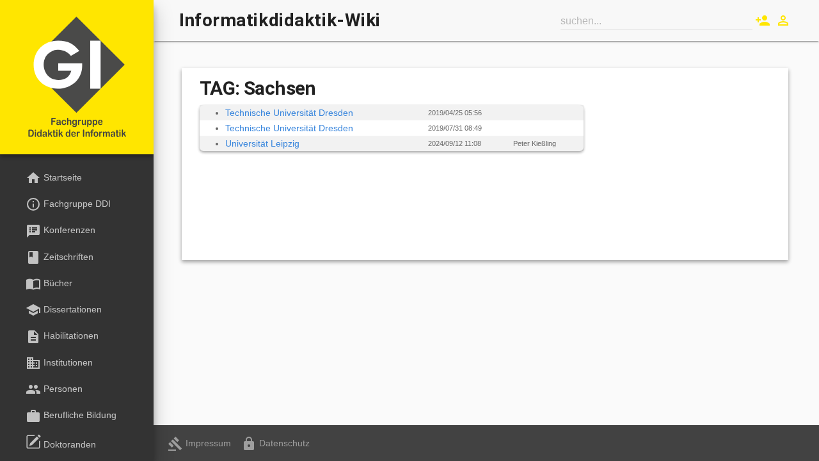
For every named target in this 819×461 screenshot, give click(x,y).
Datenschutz (275, 443)
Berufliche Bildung (71, 416)
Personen (54, 389)
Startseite (54, 178)
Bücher (49, 283)
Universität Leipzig (262, 143)
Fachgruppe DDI (68, 204)
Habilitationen (62, 336)
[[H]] (77, 78)
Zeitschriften (59, 257)
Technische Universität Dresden (289, 113)
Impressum (199, 443)
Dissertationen (64, 310)
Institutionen (59, 363)
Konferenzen (60, 231)
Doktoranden (68, 444)
